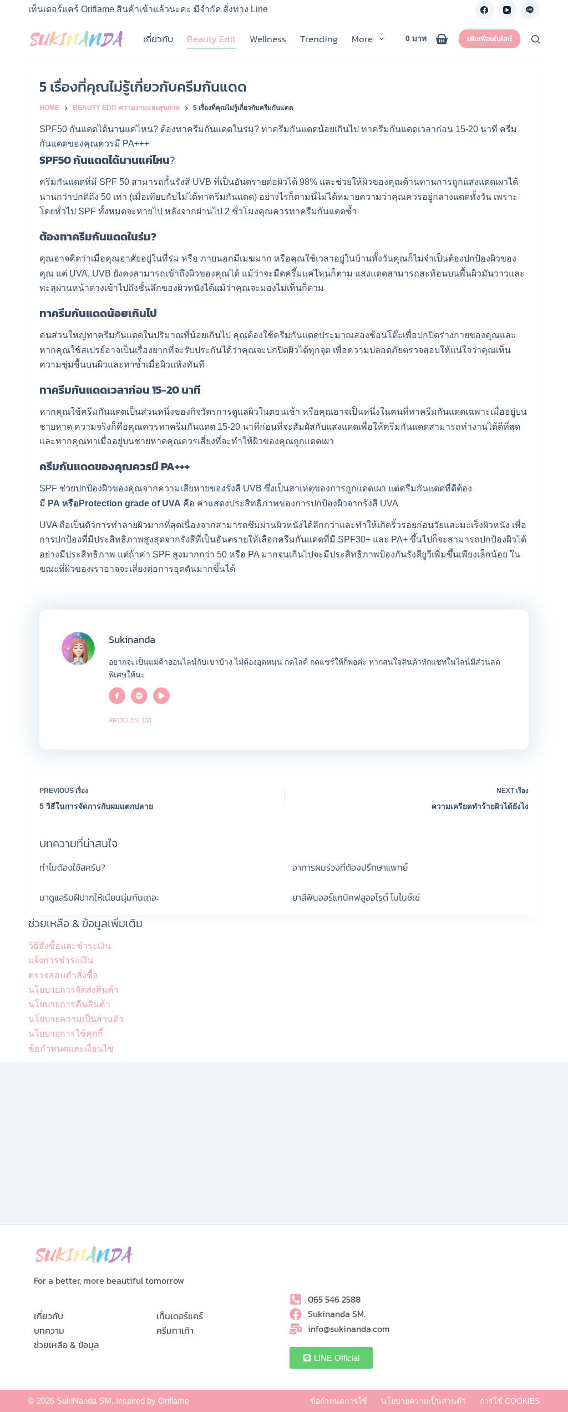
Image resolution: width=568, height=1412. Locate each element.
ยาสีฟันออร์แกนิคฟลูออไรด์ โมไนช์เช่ (356, 897)
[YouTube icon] (161, 695)
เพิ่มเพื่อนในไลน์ (489, 38)
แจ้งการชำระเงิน (60, 960)
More (362, 39)
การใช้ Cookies (510, 1400)
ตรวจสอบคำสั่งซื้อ (63, 975)
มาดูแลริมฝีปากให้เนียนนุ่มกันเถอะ (99, 897)
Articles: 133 (130, 720)
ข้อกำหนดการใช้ (338, 1400)
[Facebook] (484, 9)
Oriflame (173, 1400)
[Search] (535, 39)
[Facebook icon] (117, 695)
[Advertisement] (284, 1146)
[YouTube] (507, 9)
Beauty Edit (211, 39)
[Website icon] (139, 695)
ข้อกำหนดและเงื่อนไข (71, 1048)
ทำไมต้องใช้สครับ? (72, 867)
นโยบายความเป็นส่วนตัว (76, 1019)
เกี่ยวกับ (158, 39)
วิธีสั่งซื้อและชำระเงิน (69, 946)
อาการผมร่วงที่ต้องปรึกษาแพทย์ (350, 867)
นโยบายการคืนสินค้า (69, 1004)
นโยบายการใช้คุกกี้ (65, 1033)
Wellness (268, 39)
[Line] (530, 9)
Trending (319, 39)
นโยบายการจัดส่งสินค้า (73, 989)
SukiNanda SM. (85, 1400)
